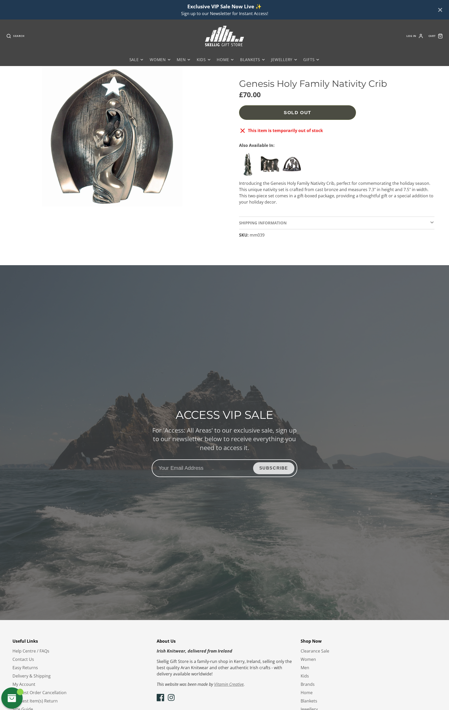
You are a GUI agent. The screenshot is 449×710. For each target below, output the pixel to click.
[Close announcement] (440, 9)
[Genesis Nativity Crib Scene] (271, 166)
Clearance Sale (315, 651)
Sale (134, 59)
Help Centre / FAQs (30, 651)
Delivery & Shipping (31, 676)
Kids (201, 59)
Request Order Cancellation (39, 692)
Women (158, 59)
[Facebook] (160, 697)
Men (181, 59)
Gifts (308, 59)
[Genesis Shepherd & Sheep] (249, 166)
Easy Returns (25, 667)
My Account (23, 684)
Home (223, 59)
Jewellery (281, 59)
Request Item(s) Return (35, 701)
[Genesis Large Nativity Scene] (293, 166)
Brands (308, 684)
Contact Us (23, 659)
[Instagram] (171, 697)
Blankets (250, 59)
